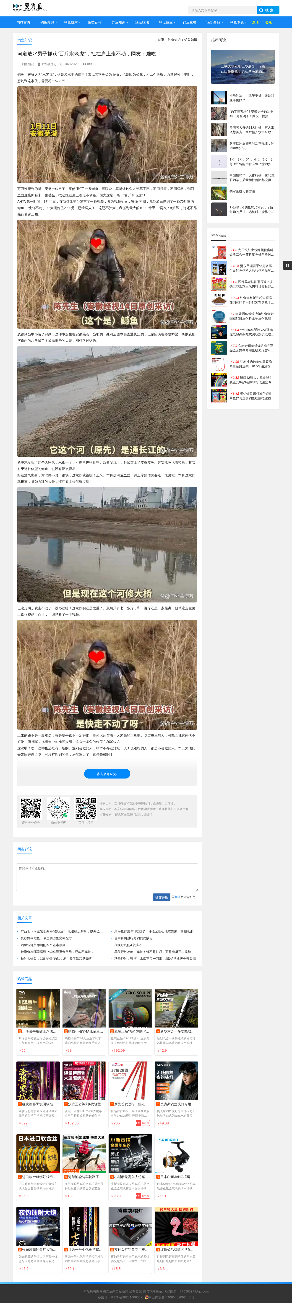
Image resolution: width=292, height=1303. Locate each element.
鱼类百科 (95, 22)
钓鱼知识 (47, 22)
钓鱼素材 (189, 22)
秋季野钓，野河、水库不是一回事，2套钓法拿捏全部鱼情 (155, 958)
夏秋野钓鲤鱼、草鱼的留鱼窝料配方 (46, 938)
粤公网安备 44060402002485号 (171, 1297)
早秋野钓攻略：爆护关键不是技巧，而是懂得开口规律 (152, 951)
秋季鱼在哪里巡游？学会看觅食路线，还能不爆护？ (57, 951)
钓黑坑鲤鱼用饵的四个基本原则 (43, 944)
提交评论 (161, 897)
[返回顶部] (282, 1168)
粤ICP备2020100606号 (127, 1297)
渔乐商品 (213, 22)
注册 (255, 22)
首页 (161, 39)
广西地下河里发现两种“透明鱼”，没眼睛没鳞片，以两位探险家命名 (62, 931)
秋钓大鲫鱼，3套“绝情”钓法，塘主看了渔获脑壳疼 (56, 958)
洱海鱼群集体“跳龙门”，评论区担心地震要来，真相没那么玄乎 (155, 931)
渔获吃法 (142, 22)
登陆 (177, 897)
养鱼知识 (118, 22)
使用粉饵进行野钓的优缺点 (133, 938)
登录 (268, 22)
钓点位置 (166, 22)
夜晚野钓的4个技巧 (128, 944)
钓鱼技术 (71, 22)
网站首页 (23, 22)
